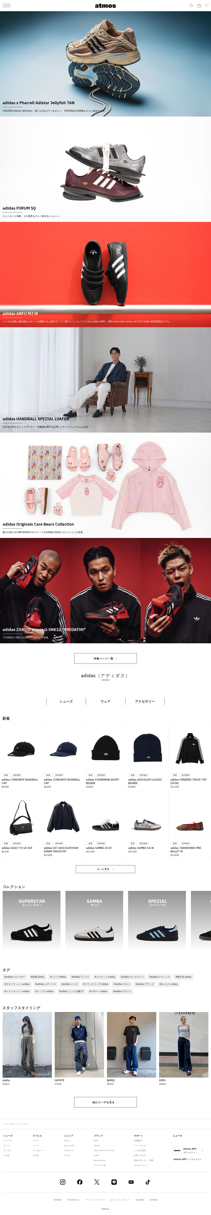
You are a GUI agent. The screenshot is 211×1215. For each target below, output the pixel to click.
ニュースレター (141, 1145)
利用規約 (57, 1200)
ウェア (105, 701)
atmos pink (69, 1145)
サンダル (7, 1150)
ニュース (177, 1135)
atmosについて (141, 1165)
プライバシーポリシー (95, 1200)
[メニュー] (6, 6)
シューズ (66, 701)
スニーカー (8, 1140)
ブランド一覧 (100, 1165)
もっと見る (103, 869)
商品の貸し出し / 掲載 (143, 1160)
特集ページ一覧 (103, 658)
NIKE (96, 1140)
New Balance (99, 1160)
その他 (6, 1155)
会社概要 (140, 1200)
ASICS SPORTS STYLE (104, 1150)
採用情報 (153, 1200)
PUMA (96, 1155)
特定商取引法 (73, 1200)
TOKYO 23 (68, 1150)
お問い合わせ (140, 1155)
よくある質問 (140, 1150)
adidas (97, 1145)
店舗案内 (138, 1140)
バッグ (36, 1145)
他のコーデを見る (103, 1102)
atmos (67, 1140)
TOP (5, 1124)
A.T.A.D (67, 1155)
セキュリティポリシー (120, 1200)
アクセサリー (145, 701)
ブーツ (6, 1145)
